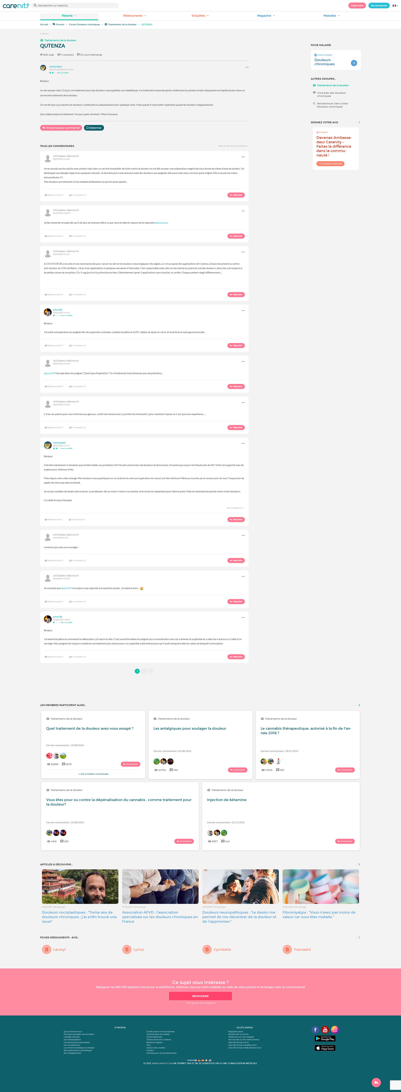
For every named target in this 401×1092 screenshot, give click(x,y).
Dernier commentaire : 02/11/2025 (226, 822)
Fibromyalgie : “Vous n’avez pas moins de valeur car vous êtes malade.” (319, 914)
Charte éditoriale (154, 1037)
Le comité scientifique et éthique (79, 1048)
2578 (69, 764)
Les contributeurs (72, 1045)
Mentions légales (154, 1042)
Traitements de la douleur (122, 24)
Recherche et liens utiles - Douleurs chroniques (333, 105)
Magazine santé (235, 1031)
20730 (162, 770)
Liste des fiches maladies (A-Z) (242, 1045)
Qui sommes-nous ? (73, 1031)
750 (175, 770)
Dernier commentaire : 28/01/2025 (279, 750)
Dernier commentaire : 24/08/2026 (65, 745)
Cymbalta (222, 949)
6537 (215, 841)
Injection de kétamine (227, 800)
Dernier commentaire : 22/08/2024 (65, 822)
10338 (268, 770)
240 (227, 841)
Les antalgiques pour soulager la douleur (190, 728)
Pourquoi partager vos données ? (79, 1034)
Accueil (44, 24)
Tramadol (302, 949)
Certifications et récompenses (160, 1031)
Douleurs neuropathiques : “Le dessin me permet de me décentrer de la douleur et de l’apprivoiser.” (239, 917)
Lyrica (138, 949)
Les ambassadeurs (72, 1039)
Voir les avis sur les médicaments (243, 1039)
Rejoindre (357, 5)
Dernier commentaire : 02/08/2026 (172, 750)
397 (282, 770)
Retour (45, 33)
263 (66, 841)
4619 (54, 841)
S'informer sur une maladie (241, 1037)
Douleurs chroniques (325, 62)
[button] (69, 16)
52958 (54, 764)
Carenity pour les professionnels (161, 1053)
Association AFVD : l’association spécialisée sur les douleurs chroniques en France (160, 917)
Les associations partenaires (77, 1042)
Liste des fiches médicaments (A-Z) (244, 1048)
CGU (148, 1045)
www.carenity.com (162, 1063)
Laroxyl (59, 949)
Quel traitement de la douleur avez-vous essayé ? (89, 728)
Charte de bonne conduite (158, 1039)
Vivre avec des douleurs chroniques (331, 94)
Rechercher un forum (238, 1034)
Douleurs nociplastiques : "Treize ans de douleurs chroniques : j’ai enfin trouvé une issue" (79, 917)
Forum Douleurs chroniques (84, 24)
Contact (150, 1050)
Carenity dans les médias (158, 1034)
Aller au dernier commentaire (233, 146)
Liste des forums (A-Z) (238, 1042)
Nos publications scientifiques (78, 1050)
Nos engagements (72, 1053)
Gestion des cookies (155, 1048)
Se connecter (379, 5)
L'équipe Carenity (72, 1037)
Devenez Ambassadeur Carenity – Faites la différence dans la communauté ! (334, 146)
